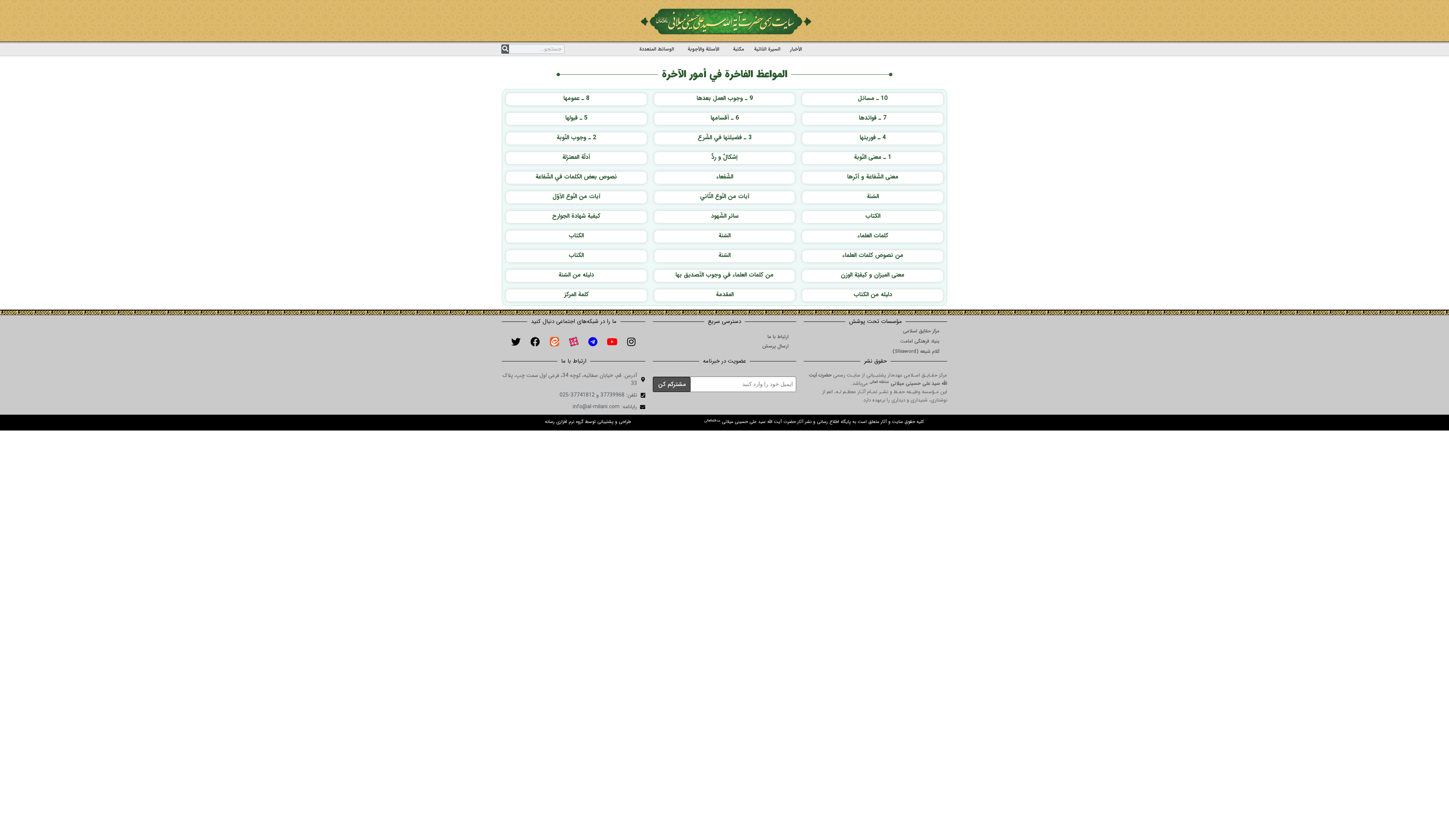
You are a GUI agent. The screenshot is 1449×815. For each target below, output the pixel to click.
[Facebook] (535, 341)
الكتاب (872, 216)
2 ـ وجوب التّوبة (576, 137)
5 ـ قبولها (576, 118)
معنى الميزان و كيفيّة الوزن (872, 275)
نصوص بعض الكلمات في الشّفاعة (576, 176)
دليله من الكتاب (873, 294)
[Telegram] (592, 341)
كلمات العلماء (872, 235)
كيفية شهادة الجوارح (576, 216)
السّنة (873, 196)
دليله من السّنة (576, 275)
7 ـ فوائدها (872, 118)
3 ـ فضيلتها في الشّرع (725, 137)
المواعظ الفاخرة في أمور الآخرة (725, 74)
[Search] (505, 49)
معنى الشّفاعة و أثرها (872, 176)
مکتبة (738, 49)
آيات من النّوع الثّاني (724, 196)
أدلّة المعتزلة (576, 157)
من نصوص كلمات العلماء (872, 255)
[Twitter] (515, 341)
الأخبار (796, 49)
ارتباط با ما (778, 337)
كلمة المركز (576, 294)
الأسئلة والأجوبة (703, 49)
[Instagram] (631, 341)
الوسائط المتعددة (656, 49)
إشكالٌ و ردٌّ (724, 157)
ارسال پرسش (775, 346)
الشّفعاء (724, 176)
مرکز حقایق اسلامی (921, 331)
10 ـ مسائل (873, 98)
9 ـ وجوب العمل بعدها (725, 98)
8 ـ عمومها (576, 98)
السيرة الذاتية (767, 49)
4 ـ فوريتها (873, 137)
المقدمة (725, 294)
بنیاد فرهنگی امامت (920, 341)
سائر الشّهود (724, 216)
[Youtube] (612, 341)
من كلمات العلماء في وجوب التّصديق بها (724, 275)
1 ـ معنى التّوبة (872, 157)
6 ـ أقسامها (725, 118)
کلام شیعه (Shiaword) (916, 351)
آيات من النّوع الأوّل (576, 196)
